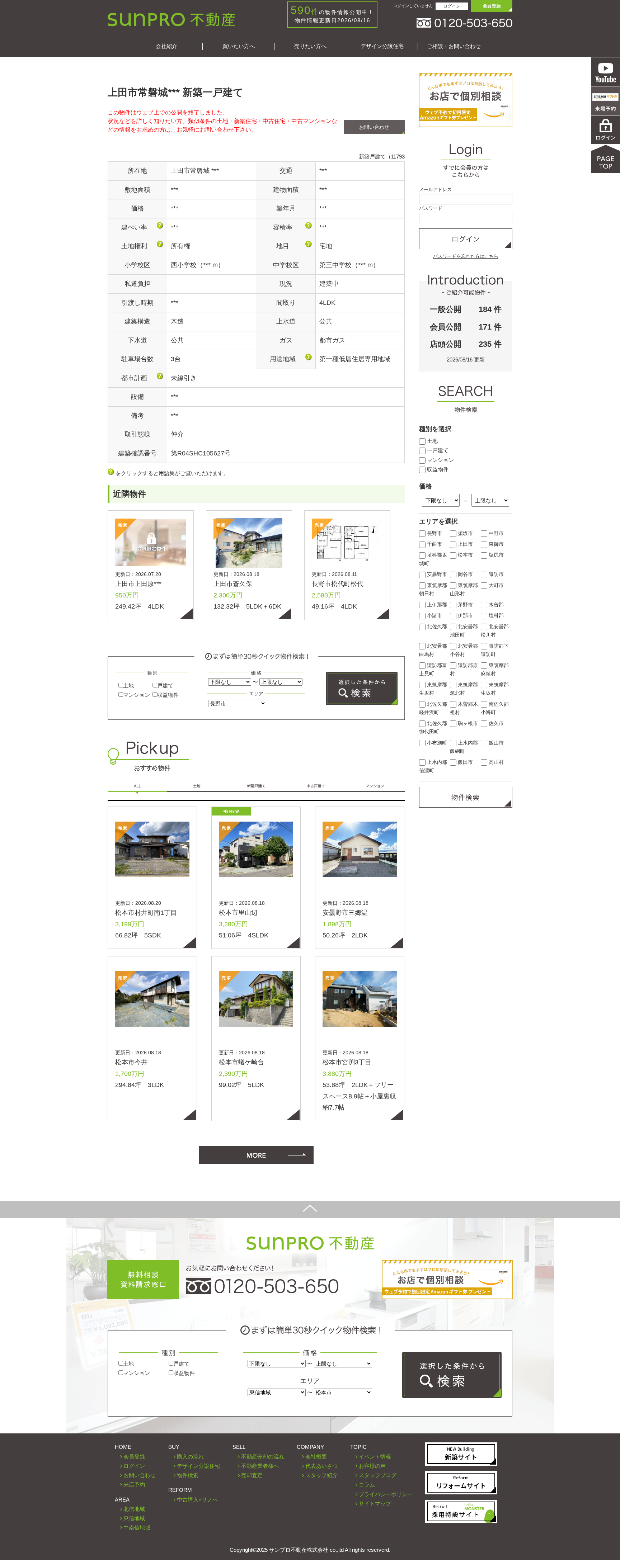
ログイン (451, 6)
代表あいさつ (321, 1466)
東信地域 (134, 1518)
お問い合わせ (374, 127)
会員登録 (134, 1456)
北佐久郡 (436, 626)
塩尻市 (495, 555)
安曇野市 (436, 574)
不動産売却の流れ (262, 1456)
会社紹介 (166, 46)
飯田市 (464, 762)
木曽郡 (495, 605)
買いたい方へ (238, 46)
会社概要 (316, 1456)
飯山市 (495, 743)
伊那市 (464, 615)
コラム (367, 1484)
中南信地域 (136, 1527)
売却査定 (252, 1475)
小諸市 (434, 615)
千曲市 (434, 544)
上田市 (464, 544)
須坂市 (464, 533)
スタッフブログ (377, 1475)
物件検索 (187, 1475)
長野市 (434, 533)
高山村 (495, 762)
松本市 (464, 555)
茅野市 (464, 605)
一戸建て (437, 450)
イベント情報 (375, 1456)
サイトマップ (375, 1503)
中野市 (495, 533)
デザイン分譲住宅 (382, 46)
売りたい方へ (310, 46)
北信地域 (134, 1509)
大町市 (495, 585)
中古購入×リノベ (197, 1500)
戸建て (165, 685)
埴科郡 (495, 615)
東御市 (495, 544)
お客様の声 (372, 1466)
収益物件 (168, 695)
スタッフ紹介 (321, 1475)
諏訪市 (495, 574)
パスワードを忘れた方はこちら (465, 256)
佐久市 (495, 723)
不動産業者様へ (260, 1466)
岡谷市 (464, 574)
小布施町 (436, 743)
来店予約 (134, 1484)
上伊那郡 (436, 605)
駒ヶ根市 (467, 723)
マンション (136, 695)
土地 (128, 685)
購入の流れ (190, 1456)
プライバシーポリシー (386, 1494)
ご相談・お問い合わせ (454, 46)
